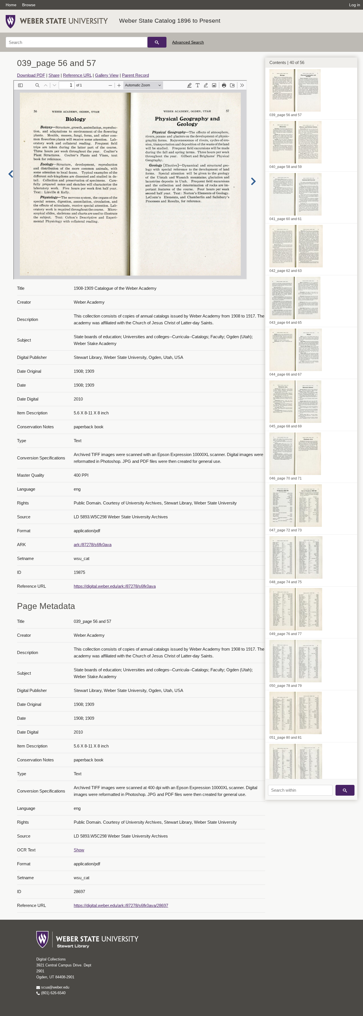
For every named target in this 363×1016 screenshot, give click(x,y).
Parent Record (135, 75)
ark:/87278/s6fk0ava (92, 544)
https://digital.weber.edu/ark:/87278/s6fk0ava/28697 (121, 905)
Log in (354, 5)
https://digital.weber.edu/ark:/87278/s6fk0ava (115, 586)
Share (54, 75)
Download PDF (31, 75)
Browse (28, 5)
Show (79, 849)
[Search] (156, 42)
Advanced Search (188, 42)
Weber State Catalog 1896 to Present (169, 20)
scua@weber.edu (54, 987)
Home (11, 5)
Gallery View (107, 75)
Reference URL (77, 75)
